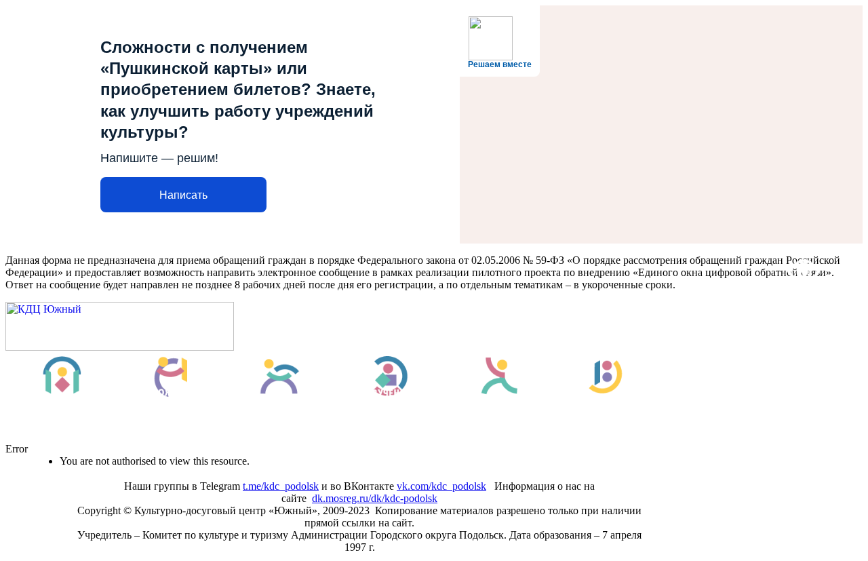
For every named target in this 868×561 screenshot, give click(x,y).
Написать (183, 195)
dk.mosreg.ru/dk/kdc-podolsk (374, 498)
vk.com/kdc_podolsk (441, 486)
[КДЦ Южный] (119, 347)
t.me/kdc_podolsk (281, 486)
